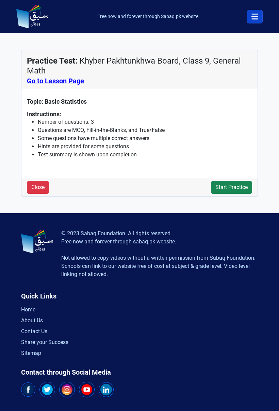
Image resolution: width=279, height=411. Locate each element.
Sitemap (31, 353)
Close (38, 187)
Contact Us (34, 331)
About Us (32, 320)
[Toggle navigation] (255, 16)
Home (28, 309)
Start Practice (231, 187)
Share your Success (44, 342)
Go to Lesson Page (55, 81)
